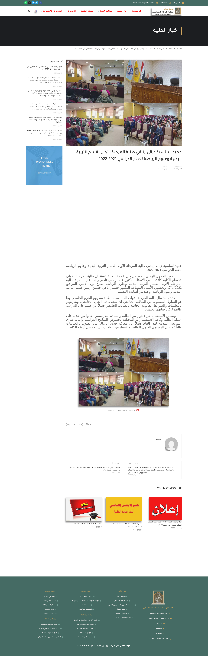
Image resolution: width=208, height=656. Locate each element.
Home (179, 49)
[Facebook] (81, 424)
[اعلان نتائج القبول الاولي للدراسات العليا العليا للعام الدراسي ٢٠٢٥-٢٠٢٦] (165, 508)
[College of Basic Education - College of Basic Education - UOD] (167, 11)
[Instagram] (29, 2)
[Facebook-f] (40, 2)
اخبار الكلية (160, 49)
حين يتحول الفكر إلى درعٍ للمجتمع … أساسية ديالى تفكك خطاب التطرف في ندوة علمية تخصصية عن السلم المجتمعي (45, 80)
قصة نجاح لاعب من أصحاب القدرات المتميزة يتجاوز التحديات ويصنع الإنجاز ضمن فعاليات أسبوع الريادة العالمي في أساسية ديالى (44, 106)
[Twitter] (33, 2)
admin (158, 440)
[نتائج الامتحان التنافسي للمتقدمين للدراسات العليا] (124, 509)
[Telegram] (36, 2)
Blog (170, 49)
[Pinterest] (68, 424)
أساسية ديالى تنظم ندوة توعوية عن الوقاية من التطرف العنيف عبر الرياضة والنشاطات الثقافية (45, 119)
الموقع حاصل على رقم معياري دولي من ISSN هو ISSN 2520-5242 (104, 646)
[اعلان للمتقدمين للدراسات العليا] (84, 509)
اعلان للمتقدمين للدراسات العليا (88, 524)
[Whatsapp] (25, 2)
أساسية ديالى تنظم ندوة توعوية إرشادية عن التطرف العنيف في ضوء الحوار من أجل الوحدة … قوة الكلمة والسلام (45, 93)
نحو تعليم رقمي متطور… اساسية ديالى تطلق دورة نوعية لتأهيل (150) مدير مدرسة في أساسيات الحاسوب (44, 133)
